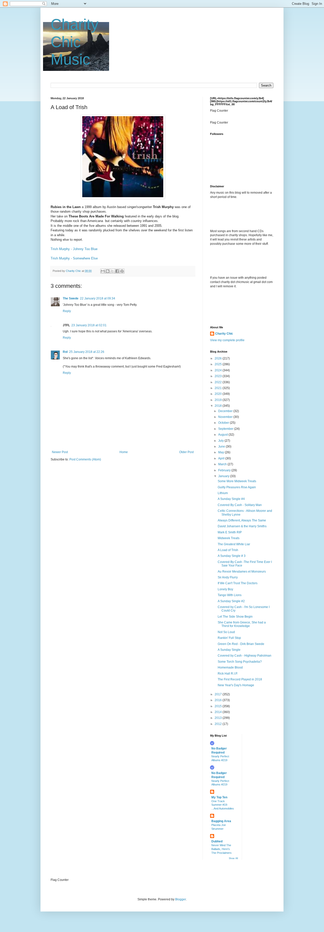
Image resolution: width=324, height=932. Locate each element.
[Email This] (102, 271)
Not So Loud (226, 632)
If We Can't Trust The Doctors (237, 583)
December (225, 411)
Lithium (223, 493)
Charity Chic (224, 333)
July (221, 440)
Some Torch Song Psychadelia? (240, 661)
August (223, 434)
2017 (218, 694)
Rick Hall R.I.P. (228, 673)
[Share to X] (112, 271)
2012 (218, 724)
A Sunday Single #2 (231, 601)
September (226, 429)
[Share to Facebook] (117, 271)
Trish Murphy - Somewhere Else (74, 258)
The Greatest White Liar (234, 544)
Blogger (180, 899)
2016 (218, 700)
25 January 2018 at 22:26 (86, 352)
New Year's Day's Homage (236, 685)
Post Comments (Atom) (85, 459)
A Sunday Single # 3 (232, 556)
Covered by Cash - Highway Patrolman (244, 655)
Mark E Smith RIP (230, 532)
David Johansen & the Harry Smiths (242, 526)
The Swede (70, 298)
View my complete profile (227, 340)
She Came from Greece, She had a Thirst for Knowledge (242, 624)
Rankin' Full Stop (229, 638)
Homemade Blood (230, 667)
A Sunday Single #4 (231, 499)
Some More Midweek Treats (237, 481)
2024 (218, 370)
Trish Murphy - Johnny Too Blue (74, 249)
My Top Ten (219, 797)
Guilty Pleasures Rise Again (237, 487)
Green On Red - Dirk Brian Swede (241, 644)
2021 (218, 388)
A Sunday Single (229, 650)
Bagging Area (221, 821)
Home (123, 452)
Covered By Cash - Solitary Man (240, 505)
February (224, 470)
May (221, 452)
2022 (218, 382)
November (225, 417)
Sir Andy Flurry (228, 577)
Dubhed (216, 841)
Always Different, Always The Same (242, 520)
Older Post (186, 452)
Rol (65, 352)
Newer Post (60, 452)
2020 (218, 394)
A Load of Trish (228, 550)
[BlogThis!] (107, 271)
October (224, 422)
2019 (218, 400)
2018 (218, 406)
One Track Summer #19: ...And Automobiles (222, 805)
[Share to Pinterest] (122, 271)
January (224, 476)
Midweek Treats (228, 538)
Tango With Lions (229, 595)
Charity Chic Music (74, 42)
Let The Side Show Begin (235, 616)
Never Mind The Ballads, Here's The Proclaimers (221, 849)
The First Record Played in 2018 (240, 679)
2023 (218, 376)
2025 (218, 364)
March (223, 464)
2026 (218, 358)
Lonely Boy (225, 589)
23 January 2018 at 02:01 (89, 325)
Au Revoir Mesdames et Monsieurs (242, 571)
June (222, 446)
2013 (218, 718)
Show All (233, 858)
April (221, 458)
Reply (67, 311)
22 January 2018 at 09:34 (97, 298)
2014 (218, 712)
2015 (218, 706)
